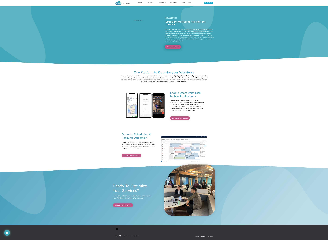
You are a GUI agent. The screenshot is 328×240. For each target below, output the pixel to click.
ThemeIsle (210, 236)
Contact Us (208, 3)
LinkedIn (116, 236)
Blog (189, 3)
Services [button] (140, 3)
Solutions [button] (150, 3)
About (183, 3)
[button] (7, 233)
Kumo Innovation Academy (130, 236)
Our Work (173, 3)
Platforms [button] (162, 3)
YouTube (120, 236)
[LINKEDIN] (117, 229)
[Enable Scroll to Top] (324, 236)
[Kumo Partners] (122, 3)
